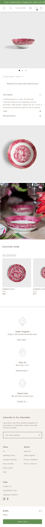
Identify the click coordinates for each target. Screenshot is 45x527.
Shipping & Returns (10, 495)
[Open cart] (41, 8)
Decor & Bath (8, 464)
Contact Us (21, 401)
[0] (36, 8)
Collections (8, 77)
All (4, 451)
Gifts (4, 472)
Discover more (21, 370)
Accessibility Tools (10, 490)
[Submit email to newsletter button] (39, 435)
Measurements (9, 116)
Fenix (18, 77)
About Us (27, 451)
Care (5, 111)
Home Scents (8, 468)
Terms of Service (30, 464)
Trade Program (29, 455)
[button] (4, 8)
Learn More (21, 339)
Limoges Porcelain (10, 459)
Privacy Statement (31, 459)
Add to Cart (22, 521)
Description (8, 95)
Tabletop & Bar (9, 455)
